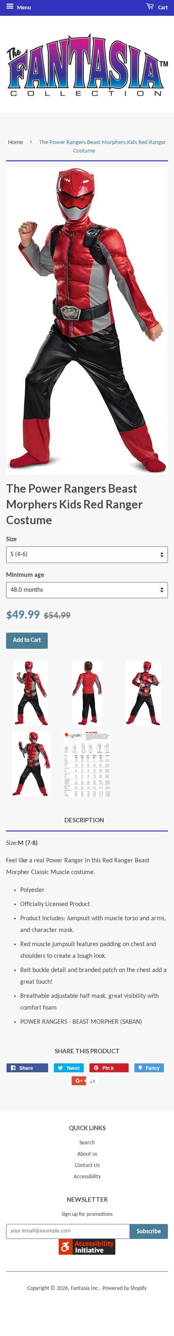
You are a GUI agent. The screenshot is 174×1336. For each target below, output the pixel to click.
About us (87, 1154)
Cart (162, 8)
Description (84, 820)
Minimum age (25, 575)
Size (11, 539)
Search (87, 1142)
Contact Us (87, 1165)
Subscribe (149, 1232)
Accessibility (87, 1176)
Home (15, 143)
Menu (23, 8)
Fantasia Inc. (85, 1288)
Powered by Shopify (124, 1288)
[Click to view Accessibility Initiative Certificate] (87, 1253)
